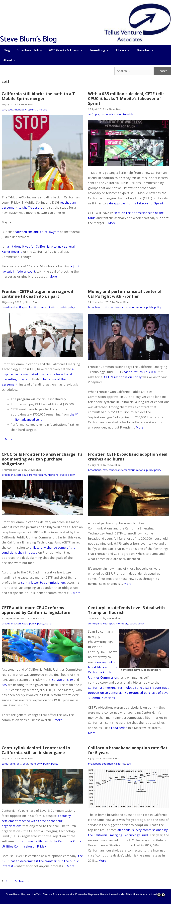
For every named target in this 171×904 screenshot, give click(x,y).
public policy (67, 307)
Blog (6, 50)
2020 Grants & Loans (64, 50)
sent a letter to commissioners (43, 582)
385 (4, 685)
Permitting (97, 50)
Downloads (145, 50)
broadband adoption (100, 763)
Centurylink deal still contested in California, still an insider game (36, 750)
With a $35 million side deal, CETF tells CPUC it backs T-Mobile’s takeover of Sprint (126, 98)
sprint (31, 109)
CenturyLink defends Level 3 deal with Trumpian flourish (126, 610)
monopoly (20, 109)
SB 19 (6, 690)
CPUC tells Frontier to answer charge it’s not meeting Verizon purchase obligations (42, 458)
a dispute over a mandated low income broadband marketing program (38, 374)
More (53, 276)
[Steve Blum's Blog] (137, 22)
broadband (8, 307)
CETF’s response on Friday (123, 377)
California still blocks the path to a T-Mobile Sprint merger (39, 96)
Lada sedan (119, 728)
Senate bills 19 (62, 680)
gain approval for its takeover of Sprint (135, 203)
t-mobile (42, 109)
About (7, 60)
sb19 (48, 623)
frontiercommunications (43, 307)
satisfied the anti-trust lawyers (37, 232)
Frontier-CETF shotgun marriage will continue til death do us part (38, 294)
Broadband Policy (29, 50)
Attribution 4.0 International (141, 894)
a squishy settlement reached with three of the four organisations (36, 821)
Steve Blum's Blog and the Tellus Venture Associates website (40, 894)
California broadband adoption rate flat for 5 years (127, 750)
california (119, 763)
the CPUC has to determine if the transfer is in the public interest (42, 861)
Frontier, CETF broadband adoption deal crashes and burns (127, 456)
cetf (4, 109)
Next (24, 881)
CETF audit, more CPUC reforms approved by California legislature (36, 610)
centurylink (95, 623)
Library (121, 50)
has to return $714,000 (139, 372)
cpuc (10, 109)
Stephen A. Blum (97, 894)
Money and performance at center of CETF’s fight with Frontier (125, 294)
